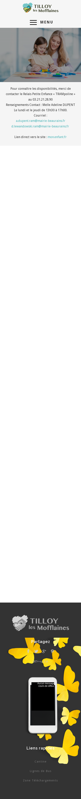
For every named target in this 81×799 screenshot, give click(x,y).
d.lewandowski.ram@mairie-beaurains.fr (40, 126)
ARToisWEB (40, 661)
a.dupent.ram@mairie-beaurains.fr (40, 121)
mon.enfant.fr (57, 137)
